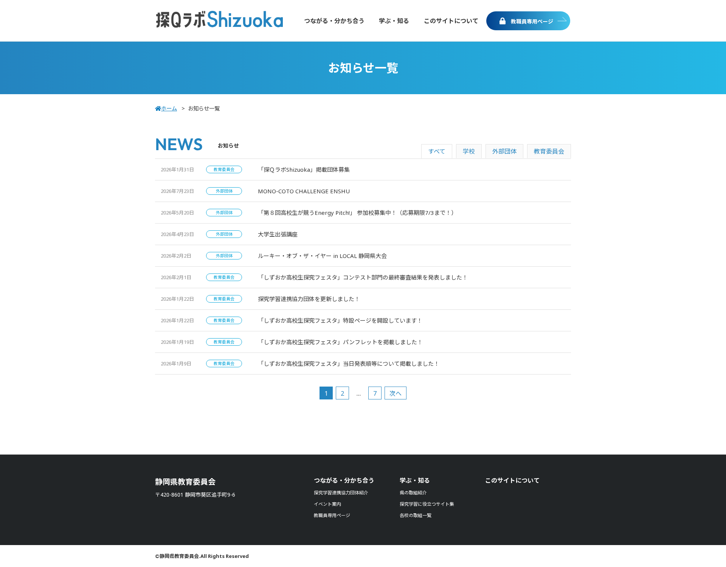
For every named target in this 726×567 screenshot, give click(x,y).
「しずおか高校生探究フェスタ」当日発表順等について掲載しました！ (348, 363)
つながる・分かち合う (344, 480)
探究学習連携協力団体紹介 (341, 492)
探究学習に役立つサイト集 (427, 504)
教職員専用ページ (531, 21)
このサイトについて (512, 480)
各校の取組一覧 (415, 515)
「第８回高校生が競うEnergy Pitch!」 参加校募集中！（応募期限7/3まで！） (357, 212)
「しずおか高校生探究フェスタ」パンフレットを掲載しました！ (340, 342)
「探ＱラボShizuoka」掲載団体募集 (304, 169)
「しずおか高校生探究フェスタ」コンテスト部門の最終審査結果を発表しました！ (363, 277)
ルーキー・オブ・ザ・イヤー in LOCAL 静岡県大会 (322, 255)
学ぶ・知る (415, 480)
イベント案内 (327, 504)
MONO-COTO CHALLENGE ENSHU (304, 191)
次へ (395, 393)
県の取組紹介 (413, 492)
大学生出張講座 (278, 234)
